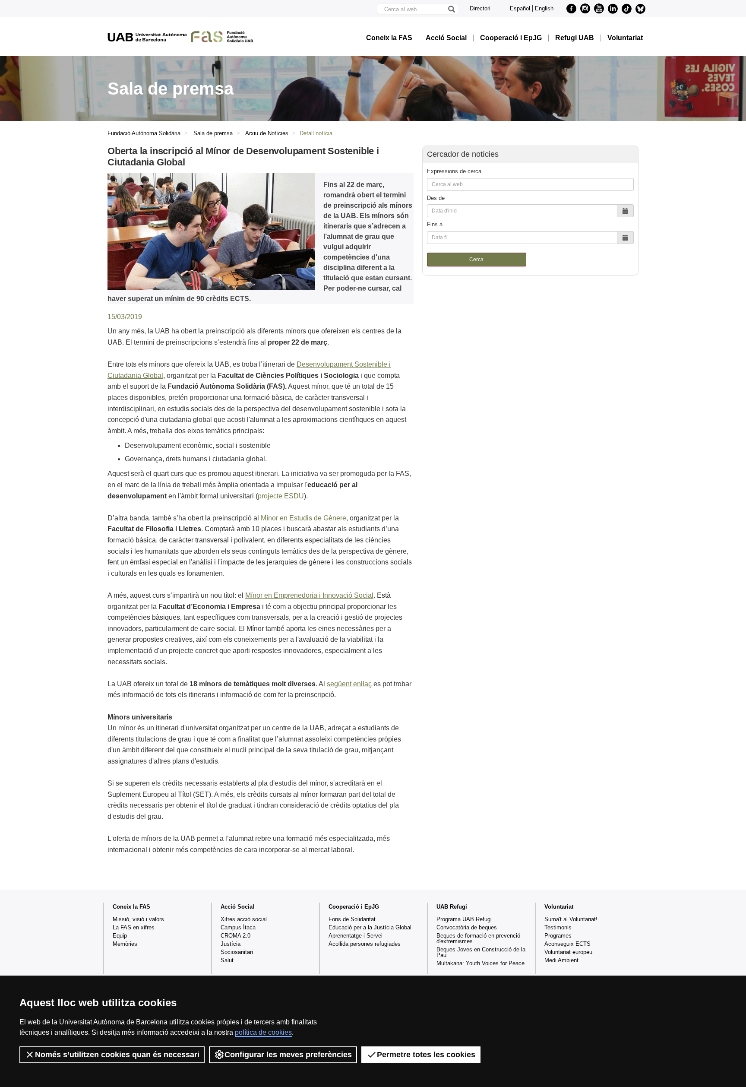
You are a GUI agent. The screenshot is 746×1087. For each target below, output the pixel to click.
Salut (227, 960)
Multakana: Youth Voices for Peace (480, 963)
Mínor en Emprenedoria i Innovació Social (309, 595)
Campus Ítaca (238, 927)
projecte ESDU (281, 496)
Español (520, 8)
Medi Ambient (561, 960)
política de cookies (263, 1032)
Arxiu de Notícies (266, 133)
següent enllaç (349, 684)
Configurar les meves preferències (288, 1054)
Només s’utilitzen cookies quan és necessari (117, 1054)
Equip (120, 935)
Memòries (125, 944)
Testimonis (558, 927)
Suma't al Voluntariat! (570, 919)
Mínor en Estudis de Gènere (303, 518)
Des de (436, 198)
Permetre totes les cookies (426, 1054)
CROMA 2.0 (235, 935)
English (544, 8)
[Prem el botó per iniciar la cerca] (451, 9)
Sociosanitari (237, 952)
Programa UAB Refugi (464, 919)
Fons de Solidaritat (352, 919)
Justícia (230, 944)
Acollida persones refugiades (365, 944)
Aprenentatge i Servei (355, 935)
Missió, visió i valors (138, 919)
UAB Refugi (451, 906)
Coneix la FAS (389, 38)
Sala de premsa (213, 133)
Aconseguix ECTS (567, 944)
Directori (480, 8)
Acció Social (446, 38)
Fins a (435, 224)
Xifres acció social (244, 919)
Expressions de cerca (454, 171)
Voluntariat (625, 38)
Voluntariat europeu (568, 952)
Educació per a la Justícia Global (370, 927)
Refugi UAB (574, 38)
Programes (558, 935)
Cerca (476, 260)
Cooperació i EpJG (511, 38)
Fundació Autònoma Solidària (143, 133)
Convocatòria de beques (466, 927)
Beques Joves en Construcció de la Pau (480, 952)
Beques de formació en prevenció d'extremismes (478, 938)
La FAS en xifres (134, 927)
